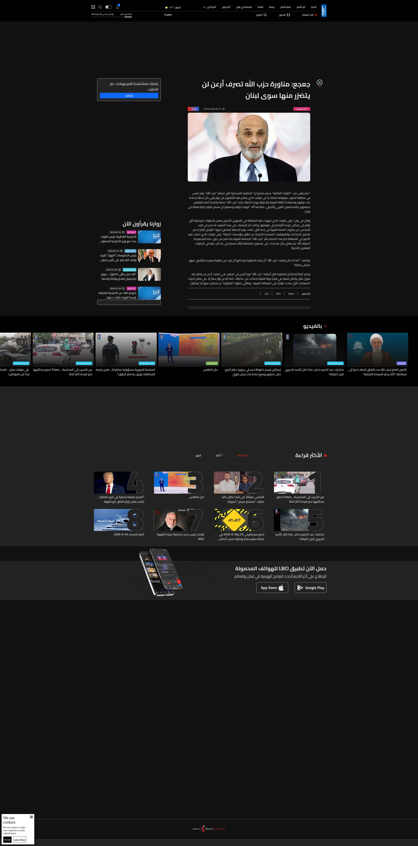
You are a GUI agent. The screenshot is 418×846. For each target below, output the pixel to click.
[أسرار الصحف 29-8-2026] (119, 525)
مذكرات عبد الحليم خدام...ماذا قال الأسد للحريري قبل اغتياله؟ (314, 372)
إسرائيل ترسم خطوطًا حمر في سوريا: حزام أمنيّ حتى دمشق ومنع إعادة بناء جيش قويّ (253, 372)
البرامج (259, 15)
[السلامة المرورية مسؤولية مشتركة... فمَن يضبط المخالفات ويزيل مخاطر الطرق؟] (126, 355)
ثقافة (260, 7)
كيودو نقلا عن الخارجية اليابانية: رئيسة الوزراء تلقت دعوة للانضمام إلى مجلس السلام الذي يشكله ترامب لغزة (117, 295)
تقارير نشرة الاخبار (335, 363)
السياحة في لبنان (244, 7)
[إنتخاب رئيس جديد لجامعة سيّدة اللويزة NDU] (179, 525)
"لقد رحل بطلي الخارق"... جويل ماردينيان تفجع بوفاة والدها (118, 276)
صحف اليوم (130, 250)
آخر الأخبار (301, 7)
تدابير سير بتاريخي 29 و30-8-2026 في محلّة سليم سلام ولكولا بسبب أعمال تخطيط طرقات (241, 536)
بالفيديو (312, 325)
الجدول (282, 15)
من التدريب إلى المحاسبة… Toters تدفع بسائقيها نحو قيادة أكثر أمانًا (62, 372)
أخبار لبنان (226, 7)
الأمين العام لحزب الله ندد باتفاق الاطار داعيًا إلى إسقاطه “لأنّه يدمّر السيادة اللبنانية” (377, 372)
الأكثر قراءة (308, 455)
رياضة (271, 7)
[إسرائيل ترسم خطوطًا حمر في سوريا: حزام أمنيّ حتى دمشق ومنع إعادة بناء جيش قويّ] (251, 355)
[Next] (4, 355)
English (168, 15)
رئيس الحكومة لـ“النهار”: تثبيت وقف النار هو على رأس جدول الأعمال (118, 257)
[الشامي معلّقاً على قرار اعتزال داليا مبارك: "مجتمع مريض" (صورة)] (239, 488)
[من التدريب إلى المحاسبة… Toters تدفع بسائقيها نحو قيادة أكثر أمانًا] (63, 355)
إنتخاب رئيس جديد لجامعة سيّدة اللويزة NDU (180, 536)
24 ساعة (242, 455)
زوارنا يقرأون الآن (142, 223)
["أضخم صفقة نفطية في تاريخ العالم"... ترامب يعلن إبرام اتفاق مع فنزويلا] (119, 488)
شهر (198, 455)
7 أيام (219, 455)
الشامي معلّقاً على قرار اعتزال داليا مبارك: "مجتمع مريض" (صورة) (243, 499)
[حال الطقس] (189, 355)
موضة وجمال (129, 269)
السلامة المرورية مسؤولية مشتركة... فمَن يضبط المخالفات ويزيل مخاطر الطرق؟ (125, 372)
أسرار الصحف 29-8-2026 (129, 534)
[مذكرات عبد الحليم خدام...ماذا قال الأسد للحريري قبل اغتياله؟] (314, 355)
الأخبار (313, 7)
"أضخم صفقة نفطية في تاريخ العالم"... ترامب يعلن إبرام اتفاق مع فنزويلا (121, 499)
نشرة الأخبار (285, 7)
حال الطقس (212, 363)
